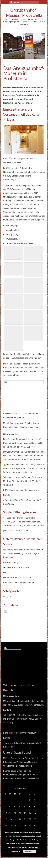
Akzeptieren (29, 851)
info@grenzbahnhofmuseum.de (24, 489)
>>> (40, 426)
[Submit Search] (11, 2)
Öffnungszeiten (7, 597)
